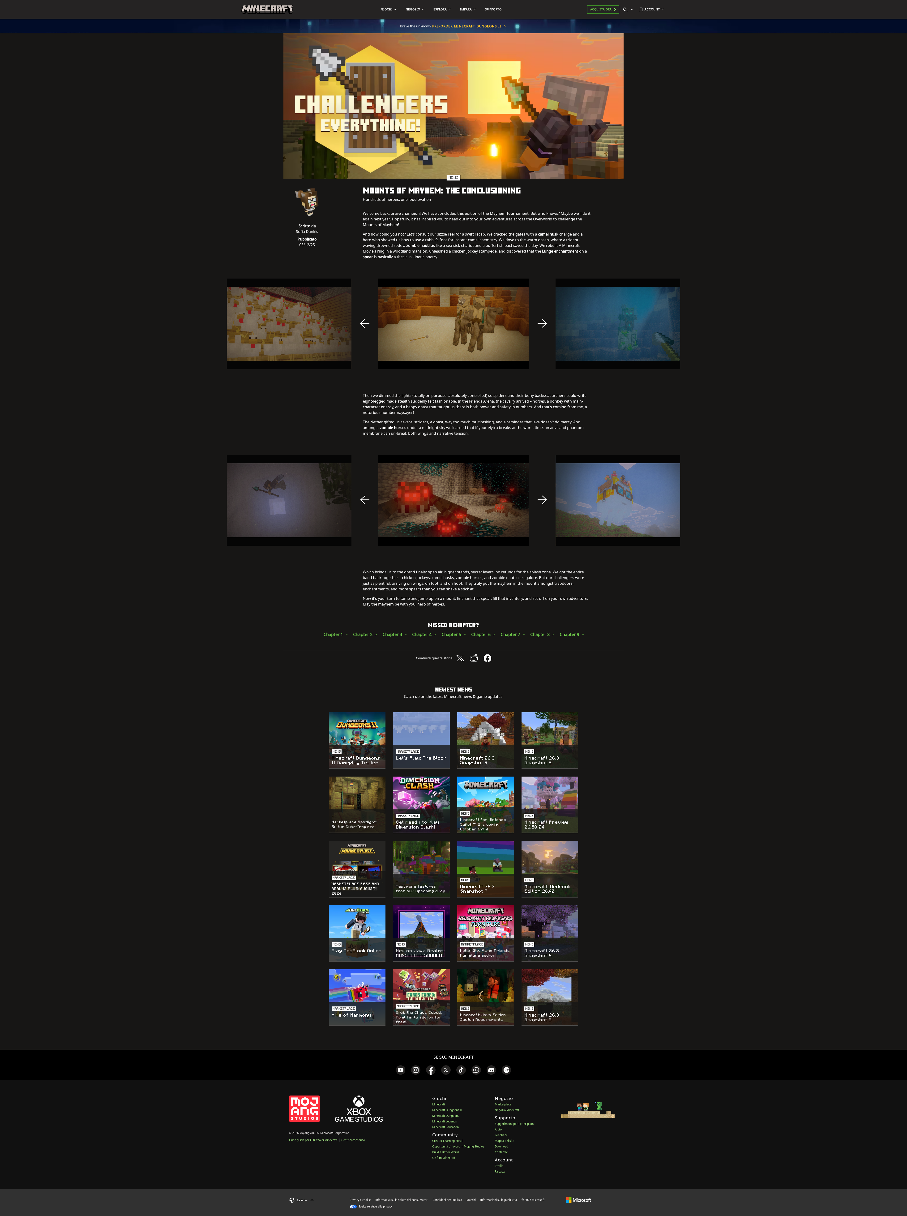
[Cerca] (629, 9)
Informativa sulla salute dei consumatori (401, 1200)
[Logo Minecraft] (267, 9)
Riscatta (500, 1171)
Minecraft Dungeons (445, 1116)
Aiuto (498, 1129)
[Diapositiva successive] (542, 323)
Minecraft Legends (444, 1121)
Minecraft (438, 1104)
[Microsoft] (578, 1200)
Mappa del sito (504, 1141)
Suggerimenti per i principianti (515, 1124)
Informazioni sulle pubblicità (498, 1200)
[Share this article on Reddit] (474, 658)
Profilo (499, 1166)
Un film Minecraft (443, 1158)
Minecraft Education (445, 1127)
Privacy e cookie (360, 1200)
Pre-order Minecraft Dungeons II (466, 26)
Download (501, 1146)
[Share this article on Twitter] (460, 658)
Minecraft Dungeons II (447, 1110)
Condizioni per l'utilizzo (447, 1200)
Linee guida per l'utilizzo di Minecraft (313, 1140)
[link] (400, 1070)
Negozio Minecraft (507, 1110)
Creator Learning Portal (447, 1141)
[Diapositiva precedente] (364, 323)
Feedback (501, 1135)
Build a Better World (445, 1152)
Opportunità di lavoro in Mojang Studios (458, 1146)
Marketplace (503, 1104)
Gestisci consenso (353, 1140)
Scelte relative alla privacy (375, 1206)
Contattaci (501, 1152)
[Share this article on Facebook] (487, 658)
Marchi (471, 1200)
